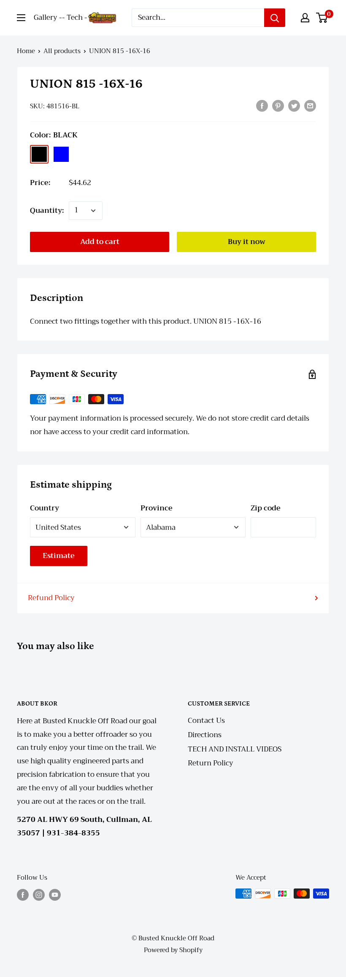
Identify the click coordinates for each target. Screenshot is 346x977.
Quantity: (47, 210)
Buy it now (246, 242)
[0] (322, 18)
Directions (205, 735)
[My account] (305, 17)
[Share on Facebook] (262, 105)
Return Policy (210, 763)
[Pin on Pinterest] (278, 105)
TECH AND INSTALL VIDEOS (234, 749)
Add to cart (99, 242)
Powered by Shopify (173, 950)
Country (44, 508)
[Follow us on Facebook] (23, 894)
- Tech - (74, 17)
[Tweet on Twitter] (294, 105)
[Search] (274, 17)
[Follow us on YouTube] (55, 894)
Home (26, 51)
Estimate (59, 556)
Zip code (266, 508)
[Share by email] (310, 105)
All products (62, 51)
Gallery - (48, 17)
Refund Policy (51, 598)
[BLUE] (61, 154)
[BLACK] (39, 154)
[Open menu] (21, 17)
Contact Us (206, 720)
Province (157, 508)
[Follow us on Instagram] (39, 894)
